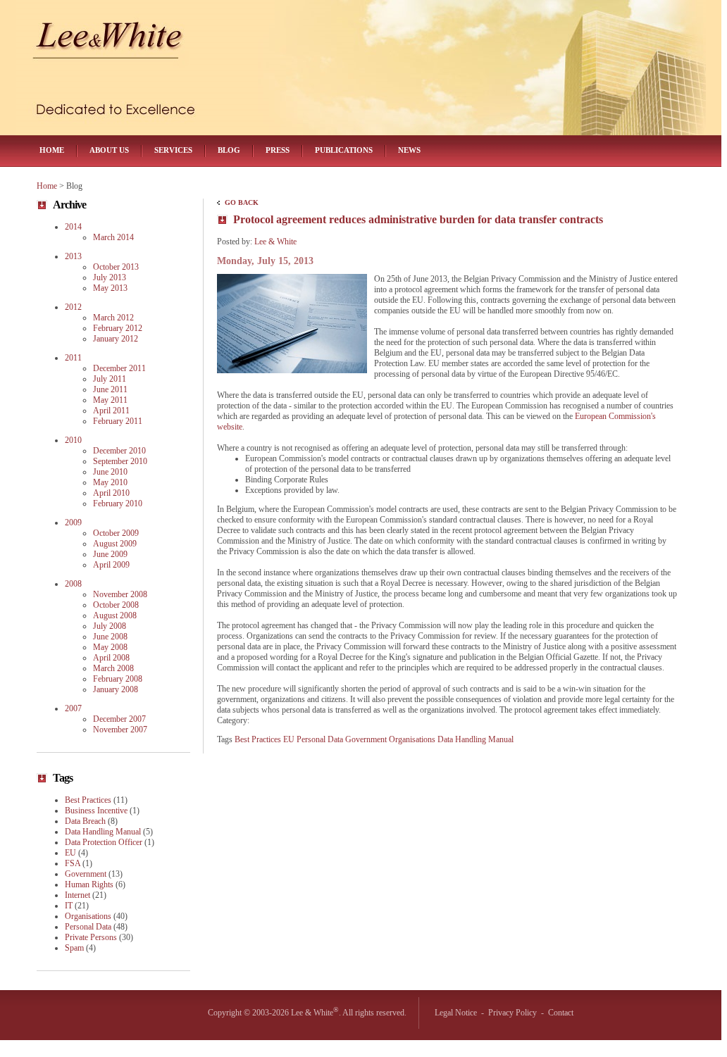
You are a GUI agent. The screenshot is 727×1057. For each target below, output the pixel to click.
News (409, 150)
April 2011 (111, 410)
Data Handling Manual (475, 739)
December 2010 (119, 451)
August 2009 (115, 544)
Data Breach (85, 821)
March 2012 (113, 318)
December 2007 (119, 719)
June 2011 (110, 389)
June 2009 (110, 554)
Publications (344, 150)
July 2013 (109, 277)
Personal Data (320, 739)
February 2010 (117, 503)
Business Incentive (96, 810)
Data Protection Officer (103, 842)
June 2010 (110, 472)
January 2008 (115, 689)
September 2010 (120, 461)
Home (51, 150)
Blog (229, 150)
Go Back (242, 202)
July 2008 (109, 626)
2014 (73, 227)
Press (278, 150)
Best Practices (258, 739)
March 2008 (113, 668)
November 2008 (120, 594)
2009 (73, 522)
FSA (72, 863)
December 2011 (119, 368)
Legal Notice (456, 1013)
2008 (73, 584)
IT (69, 906)
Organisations (412, 739)
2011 (73, 358)
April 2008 (111, 658)
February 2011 (117, 421)
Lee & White (275, 241)
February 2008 (117, 679)
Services (173, 150)
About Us (109, 150)
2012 (73, 307)
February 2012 (117, 328)
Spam (74, 948)
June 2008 (110, 637)
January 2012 (115, 339)
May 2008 (110, 647)
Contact (560, 1013)
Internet (77, 895)
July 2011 (109, 379)
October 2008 (116, 605)
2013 (73, 256)
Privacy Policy (512, 1013)
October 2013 (116, 267)
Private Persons (91, 937)
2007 (73, 708)
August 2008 (115, 615)
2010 (73, 440)
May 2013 (110, 288)
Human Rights (89, 884)
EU (288, 739)
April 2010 (111, 493)
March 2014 (113, 237)
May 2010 (110, 482)
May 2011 (110, 400)
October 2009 (116, 533)
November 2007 (120, 729)
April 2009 (111, 565)
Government (366, 739)
